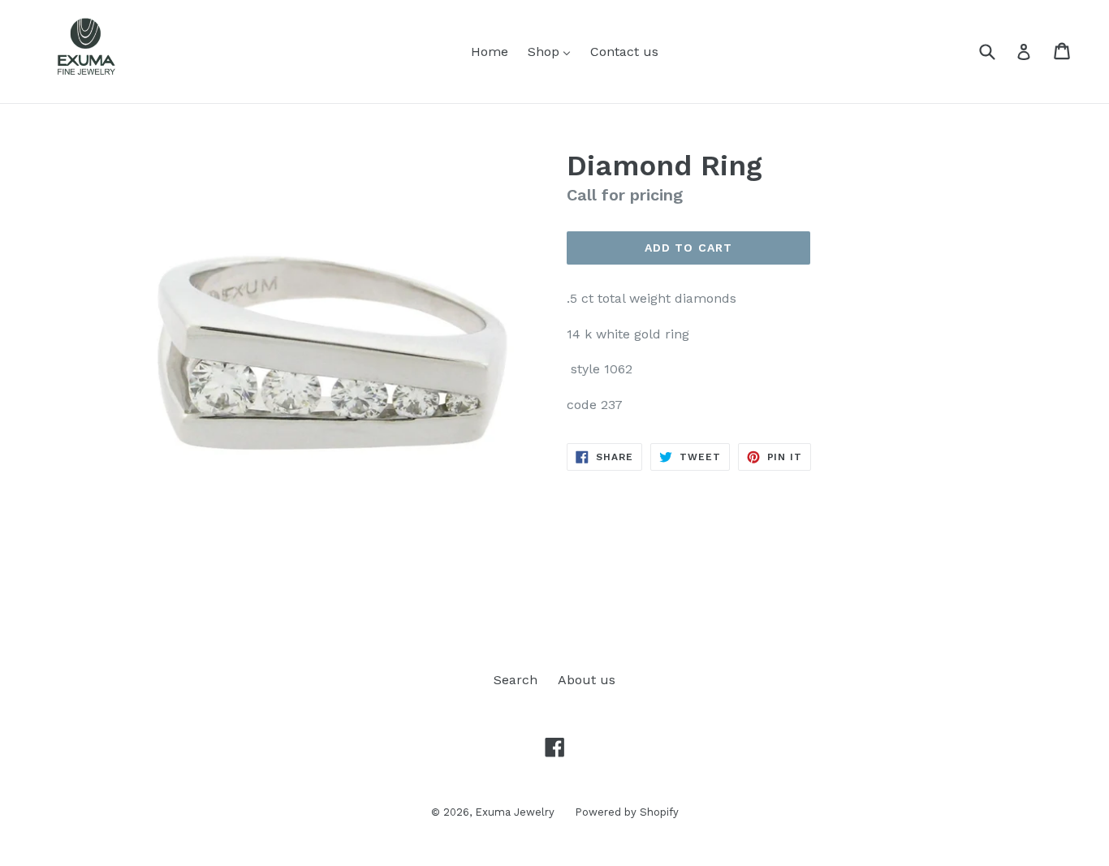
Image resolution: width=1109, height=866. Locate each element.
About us (586, 679)
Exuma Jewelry (514, 812)
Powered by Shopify (627, 812)
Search (515, 679)
